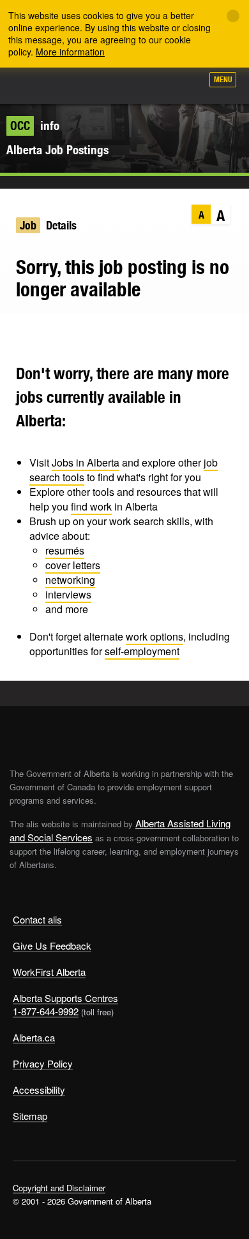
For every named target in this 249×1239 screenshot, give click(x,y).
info (34, 126)
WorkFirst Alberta (49, 971)
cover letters (72, 565)
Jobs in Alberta (85, 462)
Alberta (34, 85)
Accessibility (39, 1089)
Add (124, 84)
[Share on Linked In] (66, 332)
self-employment (142, 651)
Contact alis (37, 919)
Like (155, 83)
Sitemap (30, 1115)
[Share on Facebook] (41, 332)
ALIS (78, 85)
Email (91, 332)
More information (70, 51)
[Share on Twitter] (16, 332)
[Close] (233, 16)
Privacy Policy (43, 1063)
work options (154, 636)
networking (70, 579)
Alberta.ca (34, 1037)
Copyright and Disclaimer (59, 1188)
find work (91, 506)
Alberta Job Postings (57, 150)
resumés (64, 550)
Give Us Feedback (52, 945)
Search (186, 84)
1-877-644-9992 (46, 1011)
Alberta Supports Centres (65, 997)
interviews (68, 594)
